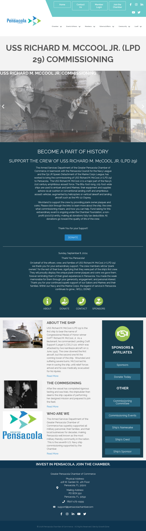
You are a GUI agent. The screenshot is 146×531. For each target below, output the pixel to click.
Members (88, 26)
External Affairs (105, 26)
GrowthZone (104, 527)
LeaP (136, 26)
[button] (3, 106)
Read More (52, 376)
